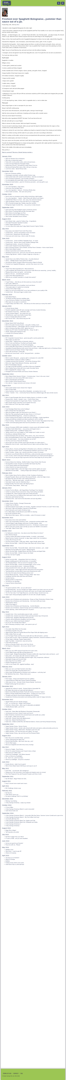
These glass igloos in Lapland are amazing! (17, 287)
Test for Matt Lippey (11, 743)
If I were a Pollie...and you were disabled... (17, 838)
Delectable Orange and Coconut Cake (16, 659)
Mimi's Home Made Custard (13, 249)
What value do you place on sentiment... (16, 302)
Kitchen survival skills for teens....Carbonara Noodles (20, 566)
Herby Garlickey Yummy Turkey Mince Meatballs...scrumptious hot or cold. (26, 391)
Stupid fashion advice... (12, 602)
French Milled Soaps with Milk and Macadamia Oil (19, 652)
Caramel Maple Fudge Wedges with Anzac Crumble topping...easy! (24, 523)
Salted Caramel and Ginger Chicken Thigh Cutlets (19, 349)
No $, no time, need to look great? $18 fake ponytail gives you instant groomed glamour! (30, 455)
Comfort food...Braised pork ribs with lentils (17, 234)
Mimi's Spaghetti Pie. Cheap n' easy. (15, 369)
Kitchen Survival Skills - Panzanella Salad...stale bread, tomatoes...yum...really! (27, 548)
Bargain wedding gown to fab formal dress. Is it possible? (21, 561)
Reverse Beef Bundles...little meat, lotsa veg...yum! (19, 741)
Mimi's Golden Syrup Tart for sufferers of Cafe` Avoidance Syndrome (24, 475)
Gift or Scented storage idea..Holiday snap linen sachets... (21, 203)
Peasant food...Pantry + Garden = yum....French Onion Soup (22, 399)
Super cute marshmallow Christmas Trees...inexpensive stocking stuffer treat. (27, 521)
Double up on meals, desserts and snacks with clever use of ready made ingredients (28, 591)
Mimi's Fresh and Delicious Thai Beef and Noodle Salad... (21, 343)
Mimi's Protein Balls (11, 389)
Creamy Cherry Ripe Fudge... (14, 288)
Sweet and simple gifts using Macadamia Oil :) (18, 670)
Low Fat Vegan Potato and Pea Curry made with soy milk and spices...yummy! (27, 635)
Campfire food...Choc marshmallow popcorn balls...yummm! (22, 614)
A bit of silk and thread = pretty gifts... (16, 351)
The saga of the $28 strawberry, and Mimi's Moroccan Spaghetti (23, 366)
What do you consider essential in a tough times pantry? (21, 277)
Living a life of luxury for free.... (14, 539)
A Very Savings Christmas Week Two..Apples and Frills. (20, 820)
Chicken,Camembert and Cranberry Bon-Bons (18, 251)
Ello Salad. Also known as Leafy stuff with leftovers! (19, 690)
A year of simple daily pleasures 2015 (16, 316)
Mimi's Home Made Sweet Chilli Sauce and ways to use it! (21, 766)
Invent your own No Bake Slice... (14, 188)
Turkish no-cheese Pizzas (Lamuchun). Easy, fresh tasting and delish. (24, 491)
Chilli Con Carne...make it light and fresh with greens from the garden (24, 569)
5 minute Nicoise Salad (12, 308)
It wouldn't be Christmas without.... (15, 333)
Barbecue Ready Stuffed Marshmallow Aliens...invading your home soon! (25, 693)
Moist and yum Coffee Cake (13, 752)
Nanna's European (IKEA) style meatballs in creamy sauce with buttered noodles (27, 427)
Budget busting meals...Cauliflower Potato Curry (19, 430)
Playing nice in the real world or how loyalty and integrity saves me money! (26, 772)
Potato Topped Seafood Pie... (13, 224)
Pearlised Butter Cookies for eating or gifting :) (18, 359)
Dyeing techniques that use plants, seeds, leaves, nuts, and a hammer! (25, 435)
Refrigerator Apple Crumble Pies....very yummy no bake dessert (23, 205)
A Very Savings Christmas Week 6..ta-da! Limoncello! (20, 809)
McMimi (8, 861)
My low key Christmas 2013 (13, 513)
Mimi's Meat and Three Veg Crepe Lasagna (17, 404)
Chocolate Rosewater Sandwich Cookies (17, 222)
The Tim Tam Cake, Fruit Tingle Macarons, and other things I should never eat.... (27, 593)
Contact (15, 1073)
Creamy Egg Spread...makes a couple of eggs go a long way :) (23, 254)
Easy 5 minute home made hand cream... (17, 783)
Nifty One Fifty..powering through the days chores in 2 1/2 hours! (23, 414)
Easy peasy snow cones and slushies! (16, 519)
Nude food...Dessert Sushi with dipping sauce (18, 718)
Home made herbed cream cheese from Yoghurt (19, 387)
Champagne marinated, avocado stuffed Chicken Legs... (21, 175)
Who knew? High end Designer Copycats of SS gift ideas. (21, 508)
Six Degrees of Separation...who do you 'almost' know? (20, 646)
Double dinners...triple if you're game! (16, 764)
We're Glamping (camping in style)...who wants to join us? (21, 624)
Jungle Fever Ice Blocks (12, 505)
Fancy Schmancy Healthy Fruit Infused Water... (18, 300)
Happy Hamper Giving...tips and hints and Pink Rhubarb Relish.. (23, 733)
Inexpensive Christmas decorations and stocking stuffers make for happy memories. (28, 697)
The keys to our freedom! (12, 857)
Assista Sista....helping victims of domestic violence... (20, 341)
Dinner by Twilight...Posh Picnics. (14, 749)
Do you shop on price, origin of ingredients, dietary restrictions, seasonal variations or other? (31, 637)
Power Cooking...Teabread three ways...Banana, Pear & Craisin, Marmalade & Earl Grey (29, 420)
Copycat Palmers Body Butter (13, 583)
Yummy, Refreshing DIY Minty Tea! (15, 739)
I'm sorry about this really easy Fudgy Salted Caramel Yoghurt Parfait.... (25, 226)
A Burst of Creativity (11, 853)
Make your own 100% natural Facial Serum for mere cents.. (22, 650)
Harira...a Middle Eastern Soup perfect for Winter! (19, 260)
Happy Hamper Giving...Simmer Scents (16, 726)
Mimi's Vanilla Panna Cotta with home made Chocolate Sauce (22, 368)
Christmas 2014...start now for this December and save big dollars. (24, 498)
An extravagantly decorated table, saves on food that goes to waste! (24, 180)
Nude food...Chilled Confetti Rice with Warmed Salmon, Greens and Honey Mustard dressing (31, 721)
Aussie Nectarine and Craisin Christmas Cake (18, 510)
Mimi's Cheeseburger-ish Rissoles (15, 379)
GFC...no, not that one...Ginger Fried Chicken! (18, 703)
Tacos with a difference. (12, 283)
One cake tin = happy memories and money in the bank (21, 383)
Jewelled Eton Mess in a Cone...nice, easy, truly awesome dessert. (24, 199)
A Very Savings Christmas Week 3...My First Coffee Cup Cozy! (22, 817)
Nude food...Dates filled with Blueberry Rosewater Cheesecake (23, 711)
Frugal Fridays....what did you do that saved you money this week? (24, 282)
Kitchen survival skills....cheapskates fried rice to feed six (21, 559)
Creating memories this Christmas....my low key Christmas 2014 (23, 361)
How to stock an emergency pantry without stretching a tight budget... (24, 196)
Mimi (18, 24)
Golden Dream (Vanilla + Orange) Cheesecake (18, 503)
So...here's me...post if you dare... (15, 757)
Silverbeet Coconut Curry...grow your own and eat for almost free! (23, 252)
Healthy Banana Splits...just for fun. (15, 706)
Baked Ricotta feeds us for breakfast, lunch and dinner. (20, 285)
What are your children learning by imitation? (18, 621)
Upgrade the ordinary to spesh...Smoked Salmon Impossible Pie (23, 688)
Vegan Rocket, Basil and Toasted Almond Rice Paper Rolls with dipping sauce (27, 632)
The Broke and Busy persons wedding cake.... (18, 298)
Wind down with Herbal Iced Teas (15, 497)
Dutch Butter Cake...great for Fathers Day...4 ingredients (21, 221)
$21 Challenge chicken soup (13, 788)
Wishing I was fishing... (12, 801)
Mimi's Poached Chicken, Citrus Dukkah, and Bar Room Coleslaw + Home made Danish (29, 247)
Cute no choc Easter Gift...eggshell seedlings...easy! (20, 664)
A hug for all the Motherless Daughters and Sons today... (21, 619)
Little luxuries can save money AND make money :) (19, 378)
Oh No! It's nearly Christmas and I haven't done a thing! (21, 751)
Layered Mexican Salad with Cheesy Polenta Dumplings (21, 680)
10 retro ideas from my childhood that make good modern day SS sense (25, 495)
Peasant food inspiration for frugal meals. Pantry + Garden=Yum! (23, 401)
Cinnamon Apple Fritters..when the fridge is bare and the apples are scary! (26, 469)
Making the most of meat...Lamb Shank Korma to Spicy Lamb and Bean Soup (27, 444)
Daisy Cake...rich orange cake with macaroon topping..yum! (22, 655)
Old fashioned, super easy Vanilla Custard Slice (18, 315)
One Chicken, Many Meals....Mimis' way (16, 485)
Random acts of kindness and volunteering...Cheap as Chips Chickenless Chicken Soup (29, 599)
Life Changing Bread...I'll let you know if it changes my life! (21, 562)
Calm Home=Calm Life (12, 810)
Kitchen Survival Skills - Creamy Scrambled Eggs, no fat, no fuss (23, 564)
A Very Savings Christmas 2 (13, 824)
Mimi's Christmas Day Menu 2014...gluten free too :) (20, 328)
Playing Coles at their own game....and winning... (19, 272)
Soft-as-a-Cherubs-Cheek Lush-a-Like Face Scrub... (20, 644)
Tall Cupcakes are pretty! (12, 832)
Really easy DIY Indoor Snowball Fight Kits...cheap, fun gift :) (22, 330)
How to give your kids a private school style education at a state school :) (25, 442)
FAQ (21, 1073)
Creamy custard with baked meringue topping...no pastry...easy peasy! (25, 536)
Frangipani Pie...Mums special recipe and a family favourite (22, 493)
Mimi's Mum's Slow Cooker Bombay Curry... (17, 214)
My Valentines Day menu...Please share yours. (18, 674)
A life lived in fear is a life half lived (15, 864)
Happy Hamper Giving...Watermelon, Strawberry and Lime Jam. (23, 729)
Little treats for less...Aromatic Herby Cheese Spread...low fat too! (23, 682)
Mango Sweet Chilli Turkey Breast (15, 323)
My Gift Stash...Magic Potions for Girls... (16, 778)
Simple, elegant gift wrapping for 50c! (16, 331)
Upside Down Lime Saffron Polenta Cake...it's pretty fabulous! (22, 259)
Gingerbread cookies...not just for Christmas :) (18, 244)
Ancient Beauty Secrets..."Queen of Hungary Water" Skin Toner (23, 574)
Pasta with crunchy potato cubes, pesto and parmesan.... (21, 162)
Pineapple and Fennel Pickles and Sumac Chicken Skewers (22, 371)
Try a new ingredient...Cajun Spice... (15, 186)
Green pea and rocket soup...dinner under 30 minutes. (20, 236)
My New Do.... (9, 793)
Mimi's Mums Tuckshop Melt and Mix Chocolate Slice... (20, 211)
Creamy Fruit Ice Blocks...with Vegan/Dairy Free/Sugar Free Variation (24, 490)
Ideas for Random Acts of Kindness (15, 158)
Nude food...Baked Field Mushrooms (15, 720)
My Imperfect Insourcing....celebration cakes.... (18, 311)
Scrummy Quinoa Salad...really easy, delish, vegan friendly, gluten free (25, 541)
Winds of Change (10, 859)
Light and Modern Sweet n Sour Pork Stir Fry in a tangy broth (22, 201)
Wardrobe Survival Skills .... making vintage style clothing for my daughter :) (26, 470)
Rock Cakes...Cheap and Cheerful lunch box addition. (20, 678)
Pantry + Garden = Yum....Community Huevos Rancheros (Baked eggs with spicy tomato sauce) (32, 392)
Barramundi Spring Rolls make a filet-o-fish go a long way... (22, 167)
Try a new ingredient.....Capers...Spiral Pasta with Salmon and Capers (24, 198)
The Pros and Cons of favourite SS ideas (17, 440)
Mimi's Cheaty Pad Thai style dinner (15, 410)
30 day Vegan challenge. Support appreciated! (18, 639)
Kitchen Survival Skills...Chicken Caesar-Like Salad (19, 553)
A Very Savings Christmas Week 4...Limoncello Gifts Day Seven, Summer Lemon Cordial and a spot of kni (34, 815)
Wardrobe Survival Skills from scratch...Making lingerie (20, 549)
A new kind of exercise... (12, 642)
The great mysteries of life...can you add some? (18, 587)
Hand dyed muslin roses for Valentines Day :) (18, 482)
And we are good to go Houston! (14, 843)
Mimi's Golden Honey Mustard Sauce (16, 381)
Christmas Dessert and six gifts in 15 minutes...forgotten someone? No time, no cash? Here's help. (32, 506)
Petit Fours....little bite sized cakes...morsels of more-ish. (21, 480)
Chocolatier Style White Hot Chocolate (16, 629)
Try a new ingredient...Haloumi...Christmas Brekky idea (20, 190)
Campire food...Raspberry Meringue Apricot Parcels (20, 617)
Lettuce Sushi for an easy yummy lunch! (16, 467)
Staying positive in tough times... (14, 579)
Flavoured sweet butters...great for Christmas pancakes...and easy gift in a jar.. (27, 182)
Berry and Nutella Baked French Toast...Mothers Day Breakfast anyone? (25, 437)
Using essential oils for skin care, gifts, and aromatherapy (21, 568)
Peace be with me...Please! (13, 844)
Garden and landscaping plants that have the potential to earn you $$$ (25, 422)
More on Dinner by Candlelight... (14, 756)
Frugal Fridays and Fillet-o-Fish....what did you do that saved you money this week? (28, 303)
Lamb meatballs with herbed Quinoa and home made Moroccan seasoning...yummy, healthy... (31, 270)
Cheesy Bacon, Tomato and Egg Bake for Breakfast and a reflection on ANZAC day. (28, 449)
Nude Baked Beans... (11, 296)
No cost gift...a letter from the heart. (15, 716)
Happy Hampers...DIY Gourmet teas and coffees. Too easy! (22, 731)
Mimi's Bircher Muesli (11, 534)
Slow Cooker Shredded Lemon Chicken (16, 216)
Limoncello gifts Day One (12, 819)
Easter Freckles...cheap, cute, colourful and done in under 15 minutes (24, 452)
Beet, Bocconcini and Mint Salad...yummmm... (18, 737)
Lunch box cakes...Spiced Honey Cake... (17, 168)
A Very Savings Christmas (12, 825)
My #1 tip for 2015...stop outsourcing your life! (18, 318)
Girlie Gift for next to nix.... (13, 794)
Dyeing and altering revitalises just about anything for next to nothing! (24, 419)
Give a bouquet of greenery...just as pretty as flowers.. (20, 178)
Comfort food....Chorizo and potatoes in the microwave (20, 232)
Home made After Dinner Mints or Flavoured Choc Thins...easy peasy (24, 346)
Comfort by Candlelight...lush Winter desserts (18, 754)
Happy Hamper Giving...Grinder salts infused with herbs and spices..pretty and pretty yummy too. (32, 728)
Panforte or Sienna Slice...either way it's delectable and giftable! (23, 705)
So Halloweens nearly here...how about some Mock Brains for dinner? (24, 533)
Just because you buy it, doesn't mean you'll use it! (19, 713)
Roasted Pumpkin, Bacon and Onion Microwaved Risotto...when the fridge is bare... (28, 477)
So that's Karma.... (11, 578)
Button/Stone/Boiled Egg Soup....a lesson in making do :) (21, 415)
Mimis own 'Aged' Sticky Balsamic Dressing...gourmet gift (21, 363)
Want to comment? (7, 152)
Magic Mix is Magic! (11, 830)
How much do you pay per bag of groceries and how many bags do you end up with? (29, 457)
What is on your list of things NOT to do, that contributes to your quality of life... (27, 290)
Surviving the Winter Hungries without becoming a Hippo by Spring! (24, 262)
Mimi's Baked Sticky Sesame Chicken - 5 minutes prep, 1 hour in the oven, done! (27, 376)
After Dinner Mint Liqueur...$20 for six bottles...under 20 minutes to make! (25, 515)
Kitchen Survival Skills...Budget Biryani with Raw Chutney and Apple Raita (25, 551)
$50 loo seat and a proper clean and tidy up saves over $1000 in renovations (26, 526)
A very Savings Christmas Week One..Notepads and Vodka (21, 822)
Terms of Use (7, 1073)
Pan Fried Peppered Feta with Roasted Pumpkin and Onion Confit (23, 774)
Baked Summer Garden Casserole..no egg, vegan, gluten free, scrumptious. (26, 538)
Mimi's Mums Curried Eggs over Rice (16, 213)
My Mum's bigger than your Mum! (15, 836)
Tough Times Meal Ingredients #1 (15, 275)
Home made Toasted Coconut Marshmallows (18, 245)
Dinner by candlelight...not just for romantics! (18, 759)
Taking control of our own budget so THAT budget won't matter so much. (25, 432)
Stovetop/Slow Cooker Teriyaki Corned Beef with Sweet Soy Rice (23, 463)
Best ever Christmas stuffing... (14, 173)
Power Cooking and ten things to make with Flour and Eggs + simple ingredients (27, 417)
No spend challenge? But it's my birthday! (17, 796)
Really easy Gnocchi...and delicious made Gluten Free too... (22, 165)
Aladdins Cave (9, 849)
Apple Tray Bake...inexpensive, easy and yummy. (19, 641)
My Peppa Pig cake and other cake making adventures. (21, 478)
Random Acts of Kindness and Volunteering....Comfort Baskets (22, 606)
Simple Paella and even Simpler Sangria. (17, 701)
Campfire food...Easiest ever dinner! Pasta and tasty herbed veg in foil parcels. (27, 616)
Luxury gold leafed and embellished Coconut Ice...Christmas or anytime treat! (27, 525)
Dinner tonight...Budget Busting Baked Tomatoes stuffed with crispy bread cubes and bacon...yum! (32, 654)
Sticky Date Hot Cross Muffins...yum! (15, 661)
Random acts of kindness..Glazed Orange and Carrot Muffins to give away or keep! (28, 607)
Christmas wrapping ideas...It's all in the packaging (19, 344)
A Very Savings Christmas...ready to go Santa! (18, 802)
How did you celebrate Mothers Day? (16, 434)
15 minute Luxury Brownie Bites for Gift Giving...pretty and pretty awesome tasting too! (29, 454)
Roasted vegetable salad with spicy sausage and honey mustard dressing (25, 310)
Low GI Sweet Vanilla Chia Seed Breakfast (17, 465)
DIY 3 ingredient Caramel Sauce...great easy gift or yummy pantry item (25, 338)
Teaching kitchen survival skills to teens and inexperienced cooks (23, 571)
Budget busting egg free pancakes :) (15, 684)
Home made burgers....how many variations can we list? (21, 439)
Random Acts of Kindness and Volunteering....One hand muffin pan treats (25, 601)
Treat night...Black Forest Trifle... (14, 528)
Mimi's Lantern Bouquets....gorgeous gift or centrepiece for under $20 (24, 358)
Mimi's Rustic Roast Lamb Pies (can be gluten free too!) (21, 402)
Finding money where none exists (15, 862)
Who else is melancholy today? (14, 160)
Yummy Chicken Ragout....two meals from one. (18, 313)
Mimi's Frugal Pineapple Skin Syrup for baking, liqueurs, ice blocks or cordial (26, 397)
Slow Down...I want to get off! (13, 851)
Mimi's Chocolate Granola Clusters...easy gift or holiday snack (22, 325)
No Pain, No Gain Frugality (13, 554)
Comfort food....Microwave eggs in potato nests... (19, 292)
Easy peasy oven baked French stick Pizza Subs (19, 231)
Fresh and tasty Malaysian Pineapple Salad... (18, 163)
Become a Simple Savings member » (23, 152)
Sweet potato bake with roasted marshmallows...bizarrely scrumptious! (25, 176)
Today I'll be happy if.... (12, 604)
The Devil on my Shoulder (13, 581)
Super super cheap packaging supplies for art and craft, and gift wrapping (25, 594)
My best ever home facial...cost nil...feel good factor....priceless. (23, 353)
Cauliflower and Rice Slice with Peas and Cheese (19, 576)
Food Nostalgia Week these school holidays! (18, 409)
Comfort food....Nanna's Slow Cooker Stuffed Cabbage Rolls (22, 242)
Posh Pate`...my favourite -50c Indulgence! (17, 770)
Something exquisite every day (14, 630)
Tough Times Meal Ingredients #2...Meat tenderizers (20, 268)
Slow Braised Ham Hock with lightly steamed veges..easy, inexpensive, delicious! (27, 657)
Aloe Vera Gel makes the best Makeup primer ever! (19, 573)
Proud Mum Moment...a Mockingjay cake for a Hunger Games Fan (24, 326)
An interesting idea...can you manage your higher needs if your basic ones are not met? (29, 589)
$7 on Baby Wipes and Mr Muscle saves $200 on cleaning (21, 511)
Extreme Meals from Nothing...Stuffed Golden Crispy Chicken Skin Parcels (26, 462)
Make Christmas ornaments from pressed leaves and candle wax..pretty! (25, 715)
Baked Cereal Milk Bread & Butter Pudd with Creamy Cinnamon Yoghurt (25, 692)
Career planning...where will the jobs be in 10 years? (20, 609)
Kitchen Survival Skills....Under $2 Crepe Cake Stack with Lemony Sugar (25, 543)
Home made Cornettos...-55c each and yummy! (18, 191)
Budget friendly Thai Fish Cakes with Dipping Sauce (20, 483)
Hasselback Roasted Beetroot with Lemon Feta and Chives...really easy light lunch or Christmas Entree (34, 348)
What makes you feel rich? (13, 339)
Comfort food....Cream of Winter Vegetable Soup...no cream (22, 240)
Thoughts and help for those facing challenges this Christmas (22, 695)
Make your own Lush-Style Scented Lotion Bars (18, 669)
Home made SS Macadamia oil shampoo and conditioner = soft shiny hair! (26, 672)
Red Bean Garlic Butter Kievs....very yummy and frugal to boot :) (23, 429)
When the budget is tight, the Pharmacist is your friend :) (21, 412)
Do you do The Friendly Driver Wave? (16, 622)
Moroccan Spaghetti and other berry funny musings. (20, 744)
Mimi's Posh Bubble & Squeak (14, 364)
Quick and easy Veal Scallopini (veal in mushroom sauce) (21, 209)
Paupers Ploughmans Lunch (13, 662)
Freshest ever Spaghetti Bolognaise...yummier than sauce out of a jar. (24, 264)
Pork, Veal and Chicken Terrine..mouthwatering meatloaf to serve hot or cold (26, 450)
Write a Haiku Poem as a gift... (14, 634)
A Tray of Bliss (9, 807)
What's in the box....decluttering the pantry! (17, 273)
